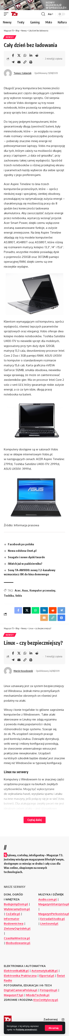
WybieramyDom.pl (17, 909)
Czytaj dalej (34, 819)
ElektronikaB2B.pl (16, 970)
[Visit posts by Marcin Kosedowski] (8, 671)
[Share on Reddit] (36, 55)
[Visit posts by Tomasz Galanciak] (8, 73)
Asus (25, 590)
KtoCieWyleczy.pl (45, 1000)
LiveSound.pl (49, 923)
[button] (53, 1028)
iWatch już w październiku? (25, 563)
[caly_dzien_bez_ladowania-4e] (34, 294)
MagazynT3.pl (13, 995)
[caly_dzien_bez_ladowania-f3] (34, 422)
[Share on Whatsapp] (25, 55)
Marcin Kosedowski (23, 670)
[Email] (19, 62)
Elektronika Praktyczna (20, 975)
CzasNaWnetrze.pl (17, 938)
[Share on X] (19, 55)
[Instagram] (63, 1019)
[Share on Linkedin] (31, 55)
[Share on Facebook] (13, 55)
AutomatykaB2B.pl (44, 970)
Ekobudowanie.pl (18, 943)
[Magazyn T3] (14, 14)
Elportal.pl (46, 975)
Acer (18, 590)
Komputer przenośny (42, 590)
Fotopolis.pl (48, 990)
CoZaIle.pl (13, 914)
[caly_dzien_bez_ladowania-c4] (34, 496)
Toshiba (9, 595)
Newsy (10, 37)
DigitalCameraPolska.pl (20, 990)
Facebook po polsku (21, 544)
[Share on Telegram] (13, 62)
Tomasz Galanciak (22, 73)
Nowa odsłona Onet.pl (22, 550)
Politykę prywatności (26, 1029)
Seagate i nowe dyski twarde (26, 557)
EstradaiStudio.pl (52, 919)
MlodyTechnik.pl (37, 995)
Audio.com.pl (47, 899)
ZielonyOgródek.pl (17, 928)
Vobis (18, 595)
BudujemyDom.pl (16, 904)
